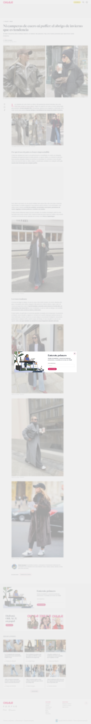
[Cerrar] (74, 353)
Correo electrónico (51, 363)
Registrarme (52, 369)
